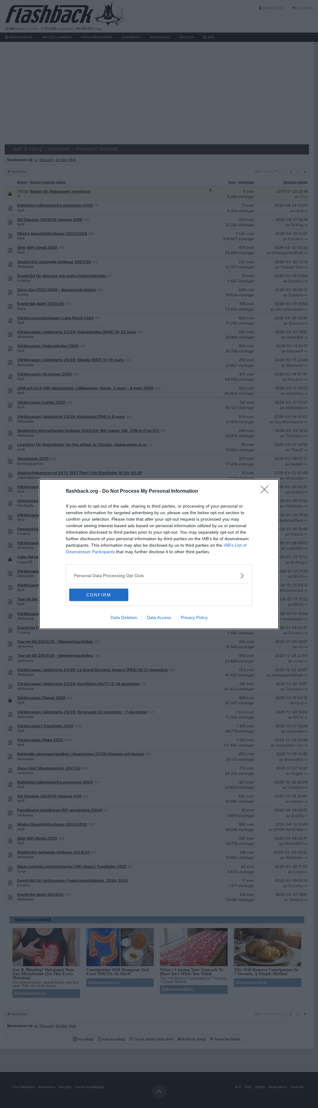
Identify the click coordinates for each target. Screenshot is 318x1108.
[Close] (266, 491)
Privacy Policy (194, 617)
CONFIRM (98, 594)
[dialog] (159, 554)
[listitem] (159, 575)
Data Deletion (124, 617)
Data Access (159, 617)
